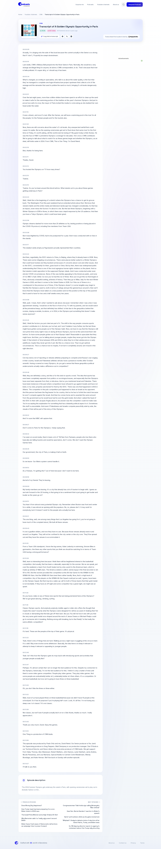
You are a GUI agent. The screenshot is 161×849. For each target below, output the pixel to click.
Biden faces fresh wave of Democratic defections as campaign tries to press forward (39, 825)
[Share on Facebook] (62, 36)
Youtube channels (103, 4)
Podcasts (90, 4)
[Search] (123, 4)
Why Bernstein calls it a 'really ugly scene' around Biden (39, 819)
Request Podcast (135, 4)
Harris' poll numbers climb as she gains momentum (81, 817)
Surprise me (80, 4)
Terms (142, 843)
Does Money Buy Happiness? (31, 805)
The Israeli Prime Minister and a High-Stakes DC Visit (39, 815)
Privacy (133, 843)
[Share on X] (67, 36)
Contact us (122, 843)
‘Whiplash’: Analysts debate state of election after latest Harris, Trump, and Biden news (81, 821)
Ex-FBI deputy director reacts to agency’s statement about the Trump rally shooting (84, 827)
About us (116, 4)
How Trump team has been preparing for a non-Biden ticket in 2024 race (38, 810)
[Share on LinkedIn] (71, 36)
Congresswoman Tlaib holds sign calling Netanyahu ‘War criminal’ (81, 807)
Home (20, 14)
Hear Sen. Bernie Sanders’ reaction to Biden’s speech (83, 812)
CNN (40, 14)
